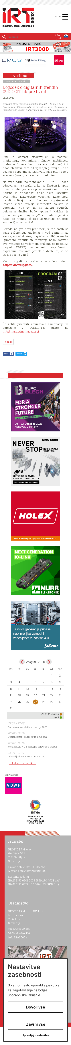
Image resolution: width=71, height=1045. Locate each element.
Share (6, 354)
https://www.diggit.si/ (17, 265)
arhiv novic (20, 81)
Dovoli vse (35, 1007)
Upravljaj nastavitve (36, 1035)
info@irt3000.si (18, 937)
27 (35, 701)
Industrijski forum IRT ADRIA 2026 (26, 756)
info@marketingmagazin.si (21, 331)
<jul (22, 661)
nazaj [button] (8, 341)
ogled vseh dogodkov (22, 763)
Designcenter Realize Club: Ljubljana (27, 736)
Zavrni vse (35, 1024)
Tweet (19, 354)
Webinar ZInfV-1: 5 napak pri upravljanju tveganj (33, 746)
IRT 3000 (17, 17)
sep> (49, 661)
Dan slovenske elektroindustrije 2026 (27, 727)
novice (9, 81)
